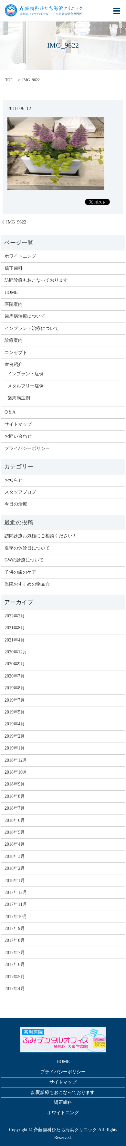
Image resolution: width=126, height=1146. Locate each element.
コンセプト (16, 352)
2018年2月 (15, 868)
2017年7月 (15, 952)
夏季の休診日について (27, 548)
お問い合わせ (18, 436)
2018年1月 (15, 880)
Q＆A (10, 412)
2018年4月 (15, 844)
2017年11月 (16, 904)
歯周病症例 (18, 398)
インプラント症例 (25, 373)
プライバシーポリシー (27, 448)
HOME (11, 292)
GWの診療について (24, 560)
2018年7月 (15, 808)
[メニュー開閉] (116, 11)
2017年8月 (15, 940)
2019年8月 (15, 688)
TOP (9, 80)
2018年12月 (16, 760)
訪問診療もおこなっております (36, 280)
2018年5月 (15, 832)
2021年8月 (15, 627)
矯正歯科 (14, 268)
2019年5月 (15, 712)
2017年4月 (15, 988)
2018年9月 (15, 784)
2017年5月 (15, 976)
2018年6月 (15, 820)
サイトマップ (18, 424)
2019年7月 (15, 700)
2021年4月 (15, 640)
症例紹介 (14, 364)
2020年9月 (15, 663)
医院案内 (14, 304)
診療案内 (14, 340)
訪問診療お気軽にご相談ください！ (41, 535)
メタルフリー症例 (25, 386)
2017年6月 (15, 964)
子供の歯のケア (20, 572)
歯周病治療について (25, 316)
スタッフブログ (20, 492)
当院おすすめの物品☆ (27, 584)
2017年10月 (16, 916)
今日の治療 (16, 504)
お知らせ (14, 480)
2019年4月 (15, 724)
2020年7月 (15, 676)
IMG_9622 (16, 222)
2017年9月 (15, 928)
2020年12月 (16, 652)
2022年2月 (15, 616)
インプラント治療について (32, 328)
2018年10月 (16, 772)
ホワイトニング (20, 256)
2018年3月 (15, 856)
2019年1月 (15, 748)
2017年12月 (16, 892)
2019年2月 (15, 736)
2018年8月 (15, 796)
